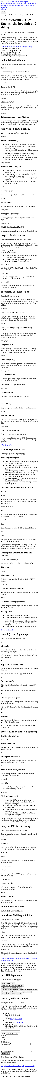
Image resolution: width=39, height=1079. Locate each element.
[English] (4, 11)
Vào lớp (3, 9)
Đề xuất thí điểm (6, 46)
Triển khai (17, 1066)
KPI (23, 1066)
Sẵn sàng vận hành (7, 630)
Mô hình (11, 1066)
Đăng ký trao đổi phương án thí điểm (13, 958)
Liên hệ (32, 1066)
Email (3, 1040)
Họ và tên (4, 1035)
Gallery (27, 1066)
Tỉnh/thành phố (6, 1044)
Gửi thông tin (6, 1053)
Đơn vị (3, 1038)
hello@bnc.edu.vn (16, 1019)
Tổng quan (4, 1066)
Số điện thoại (5, 1042)
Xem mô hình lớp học (19, 46)
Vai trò (3, 1033)
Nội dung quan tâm (7, 1051)
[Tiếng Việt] (1, 11)
